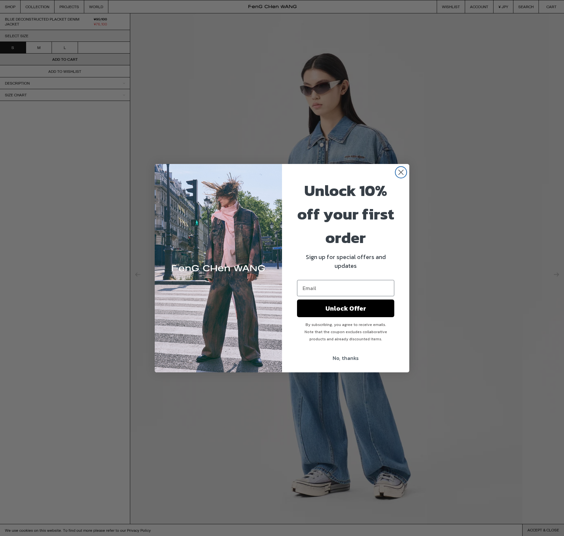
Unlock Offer (345, 308)
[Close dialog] (401, 172)
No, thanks (346, 358)
